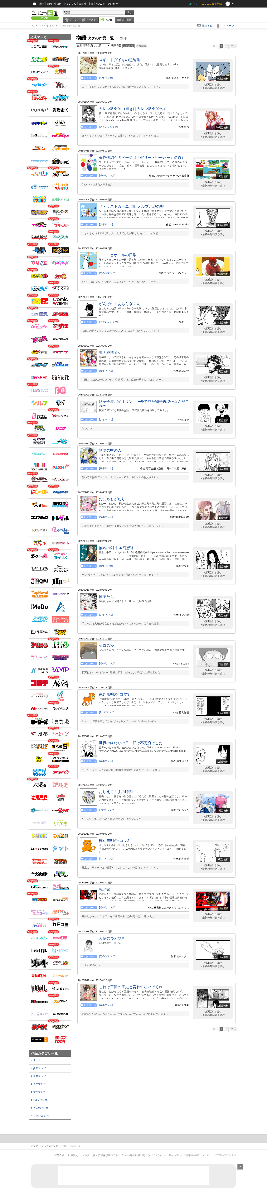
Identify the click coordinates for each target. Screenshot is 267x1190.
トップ (73, 19)
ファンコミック (42, 1115)
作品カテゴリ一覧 (44, 1053)
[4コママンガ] (106, 712)
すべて (37, 1060)
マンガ (108, 19)
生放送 (58, 4)
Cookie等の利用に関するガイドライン (143, 1155)
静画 (49, 4)
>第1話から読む (213, 84)
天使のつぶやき (112, 938)
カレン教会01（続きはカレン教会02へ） (133, 109)
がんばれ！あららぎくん (119, 304)
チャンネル (70, 4)
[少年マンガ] (106, 77)
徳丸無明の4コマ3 (114, 694)
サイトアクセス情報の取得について (189, 1155)
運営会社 (59, 1155)
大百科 (82, 4)
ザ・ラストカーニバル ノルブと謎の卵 (131, 206)
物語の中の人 (110, 450)
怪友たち (106, 597)
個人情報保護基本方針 (105, 1155)
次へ (233, 46)
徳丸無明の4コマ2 (114, 841)
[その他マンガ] (107, 175)
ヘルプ (85, 1155)
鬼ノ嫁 (104, 889)
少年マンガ (39, 1068)
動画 (41, 4)
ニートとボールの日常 (117, 255)
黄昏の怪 (106, 645)
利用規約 (73, 1155)
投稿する (207, 25)
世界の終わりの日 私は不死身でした (131, 743)
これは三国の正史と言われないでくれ (131, 987)
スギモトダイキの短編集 (119, 60)
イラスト (91, 19)
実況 (90, 4)
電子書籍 (126, 19)
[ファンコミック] (108, 126)
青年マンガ (39, 1076)
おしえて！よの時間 (116, 792)
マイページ (227, 25)
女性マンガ (39, 1091)
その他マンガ (40, 1107)
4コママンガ (40, 1099)
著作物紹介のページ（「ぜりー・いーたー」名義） (142, 157)
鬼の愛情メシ (110, 353)
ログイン (194, 4)
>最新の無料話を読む (213, 88)
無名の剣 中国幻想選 (116, 548)
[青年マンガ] (106, 370)
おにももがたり (112, 499)
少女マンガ (39, 1084)
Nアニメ (100, 4)
